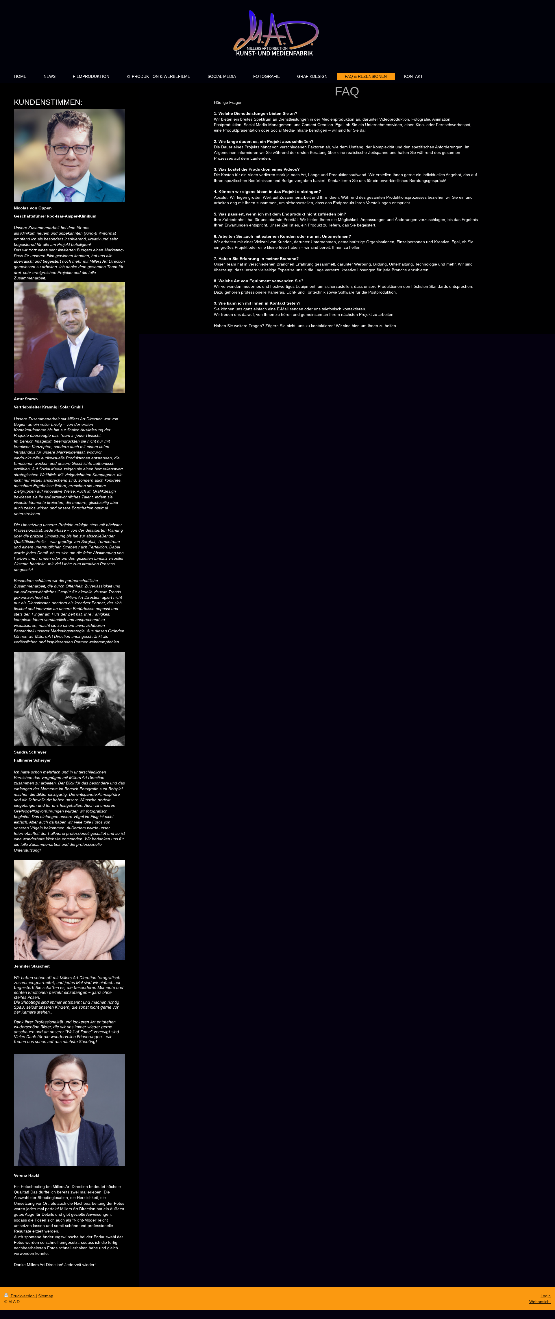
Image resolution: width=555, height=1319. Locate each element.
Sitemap (45, 1296)
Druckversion (23, 1296)
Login (546, 1296)
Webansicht (540, 1301)
